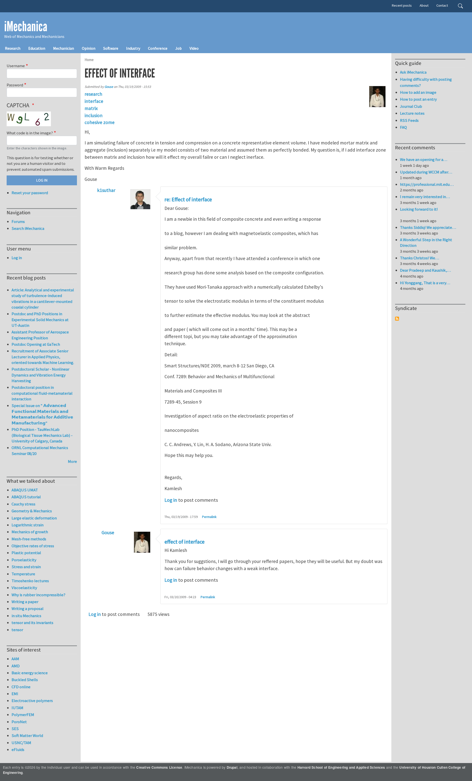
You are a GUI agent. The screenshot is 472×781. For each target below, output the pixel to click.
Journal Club (411, 106)
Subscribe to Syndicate (397, 319)
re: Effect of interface (188, 199)
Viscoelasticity (24, 587)
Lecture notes (412, 113)
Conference (157, 48)
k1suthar (106, 190)
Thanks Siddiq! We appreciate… (428, 227)
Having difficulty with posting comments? (426, 82)
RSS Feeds (409, 120)
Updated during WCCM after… (426, 172)
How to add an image (418, 92)
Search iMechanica (28, 228)
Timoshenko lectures (30, 580)
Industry (133, 48)
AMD (16, 666)
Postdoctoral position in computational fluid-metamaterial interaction (42, 393)
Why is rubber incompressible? (38, 594)
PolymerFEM (23, 714)
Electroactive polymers (32, 700)
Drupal (232, 767)
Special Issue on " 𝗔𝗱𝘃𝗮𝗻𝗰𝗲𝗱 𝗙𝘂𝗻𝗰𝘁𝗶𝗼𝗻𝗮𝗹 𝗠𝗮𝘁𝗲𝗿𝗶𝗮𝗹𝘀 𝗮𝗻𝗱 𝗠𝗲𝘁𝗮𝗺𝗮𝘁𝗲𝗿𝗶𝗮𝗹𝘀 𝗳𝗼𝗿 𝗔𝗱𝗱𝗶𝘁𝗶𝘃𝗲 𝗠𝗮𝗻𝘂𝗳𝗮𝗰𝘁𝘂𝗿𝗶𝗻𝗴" (42, 414)
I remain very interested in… (425, 196)
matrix (91, 108)
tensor (17, 629)
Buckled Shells (25, 679)
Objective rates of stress (33, 545)
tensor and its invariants (32, 622)
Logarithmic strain (28, 525)
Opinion (88, 48)
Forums (18, 221)
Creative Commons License (159, 767)
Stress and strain (26, 566)
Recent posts (402, 5)
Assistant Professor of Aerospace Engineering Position (40, 335)
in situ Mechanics (26, 615)
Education (36, 48)
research (93, 94)
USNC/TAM (21, 742)
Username (16, 65)
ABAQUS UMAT (25, 490)
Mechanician (63, 48)
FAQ (403, 127)
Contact (442, 5)
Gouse (108, 87)
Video (194, 48)
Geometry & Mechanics (32, 511)
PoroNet (19, 721)
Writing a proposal (28, 608)
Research (12, 48)
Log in (170, 500)
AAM (15, 658)
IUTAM (17, 707)
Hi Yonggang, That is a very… (425, 282)
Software (110, 48)
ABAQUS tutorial (26, 497)
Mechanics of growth (30, 531)
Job (178, 48)
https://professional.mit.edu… (427, 184)
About (424, 5)
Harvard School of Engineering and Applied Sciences (341, 767)
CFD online (21, 686)
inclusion (94, 115)
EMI (15, 693)
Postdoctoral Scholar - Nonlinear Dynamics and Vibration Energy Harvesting (40, 374)
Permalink (209, 517)
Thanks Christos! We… (419, 258)
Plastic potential (26, 552)
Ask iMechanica (413, 72)
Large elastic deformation (34, 518)
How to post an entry (418, 99)
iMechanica (25, 26)
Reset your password (30, 192)
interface (94, 101)
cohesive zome (100, 122)
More (72, 461)
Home (89, 59)
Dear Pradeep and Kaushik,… (425, 270)
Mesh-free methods (29, 539)
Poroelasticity (24, 559)
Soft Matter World (27, 735)
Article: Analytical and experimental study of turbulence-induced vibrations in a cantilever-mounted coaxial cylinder (43, 298)
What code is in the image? (30, 133)
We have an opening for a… (423, 159)
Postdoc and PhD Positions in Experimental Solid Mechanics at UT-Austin (40, 319)
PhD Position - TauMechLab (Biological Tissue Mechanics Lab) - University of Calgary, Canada (42, 435)
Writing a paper (25, 601)
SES (15, 728)
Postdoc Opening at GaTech (36, 344)
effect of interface (184, 542)
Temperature (23, 574)
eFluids (18, 749)
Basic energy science (30, 672)
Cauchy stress (23, 504)
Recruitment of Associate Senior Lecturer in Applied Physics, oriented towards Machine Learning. (43, 356)
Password (15, 85)
